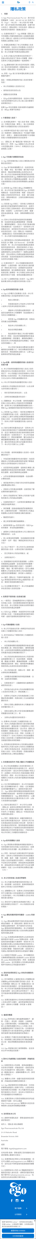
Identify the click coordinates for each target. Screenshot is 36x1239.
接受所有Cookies (18, 1230)
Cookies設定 (18, 1236)
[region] (18, 1229)
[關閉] (35, 1220)
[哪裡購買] (30, 2)
